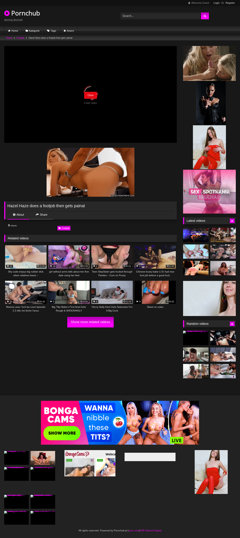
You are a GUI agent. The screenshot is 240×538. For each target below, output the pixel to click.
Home (14, 30)
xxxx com (134, 530)
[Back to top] (229, 527)
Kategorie (34, 30)
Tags (53, 30)
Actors (70, 30)
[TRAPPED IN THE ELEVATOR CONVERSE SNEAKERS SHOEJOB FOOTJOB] (16, 474)
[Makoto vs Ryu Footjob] (16, 458)
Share (43, 214)
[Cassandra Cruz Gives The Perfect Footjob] (43, 474)
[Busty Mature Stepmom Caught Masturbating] (196, 338)
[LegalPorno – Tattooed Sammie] (223, 251)
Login (216, 2)
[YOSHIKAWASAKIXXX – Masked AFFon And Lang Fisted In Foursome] (223, 338)
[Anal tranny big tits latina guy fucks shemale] (196, 235)
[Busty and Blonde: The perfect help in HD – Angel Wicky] (16, 502)
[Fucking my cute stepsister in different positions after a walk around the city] (43, 458)
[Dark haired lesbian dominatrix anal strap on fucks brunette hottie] (43, 502)
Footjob (20, 37)
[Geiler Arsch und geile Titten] (196, 354)
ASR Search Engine (151, 530)
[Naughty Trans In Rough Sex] (223, 354)
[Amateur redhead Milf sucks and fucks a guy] (196, 268)
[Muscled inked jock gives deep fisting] (16, 518)
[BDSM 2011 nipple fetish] (196, 251)
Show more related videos (90, 322)
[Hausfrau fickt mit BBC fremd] (43, 518)
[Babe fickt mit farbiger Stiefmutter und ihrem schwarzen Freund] (196, 371)
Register (230, 2)
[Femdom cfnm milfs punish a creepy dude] (223, 235)
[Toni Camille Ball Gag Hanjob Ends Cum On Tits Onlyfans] (223, 268)
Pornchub (25, 13)
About (20, 214)
